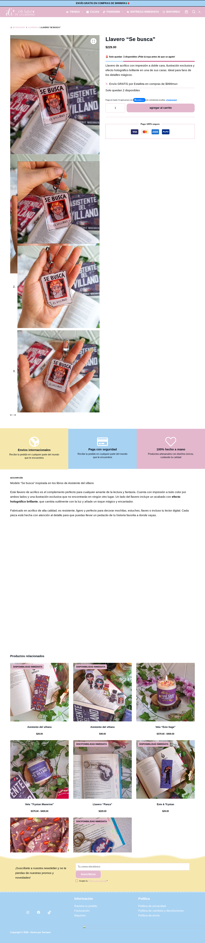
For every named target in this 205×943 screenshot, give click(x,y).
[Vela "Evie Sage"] (165, 692)
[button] (25, 717)
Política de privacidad (152, 906)
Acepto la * (93, 881)
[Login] (199, 12)
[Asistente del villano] (39, 692)
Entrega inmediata (144, 11)
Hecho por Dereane (40, 932)
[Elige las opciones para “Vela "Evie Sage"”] (152, 717)
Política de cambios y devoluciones (161, 910)
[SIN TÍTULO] (11, 27)
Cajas (94, 11)
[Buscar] (193, 11)
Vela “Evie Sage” (165, 727)
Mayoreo (173, 11)
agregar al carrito (161, 107)
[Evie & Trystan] (165, 769)
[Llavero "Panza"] (102, 769)
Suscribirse (88, 874)
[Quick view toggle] (52, 717)
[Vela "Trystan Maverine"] (39, 769)
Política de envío (149, 915)
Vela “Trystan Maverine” (39, 804)
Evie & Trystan (165, 804)
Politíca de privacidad (97, 881)
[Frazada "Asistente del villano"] (39, 846)
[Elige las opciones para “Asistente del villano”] (88, 717)
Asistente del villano (39, 727)
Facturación (82, 910)
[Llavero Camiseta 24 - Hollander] (102, 846)
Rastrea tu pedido (85, 906)
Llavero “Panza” (102, 804)
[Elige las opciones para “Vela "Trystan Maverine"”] (25, 795)
